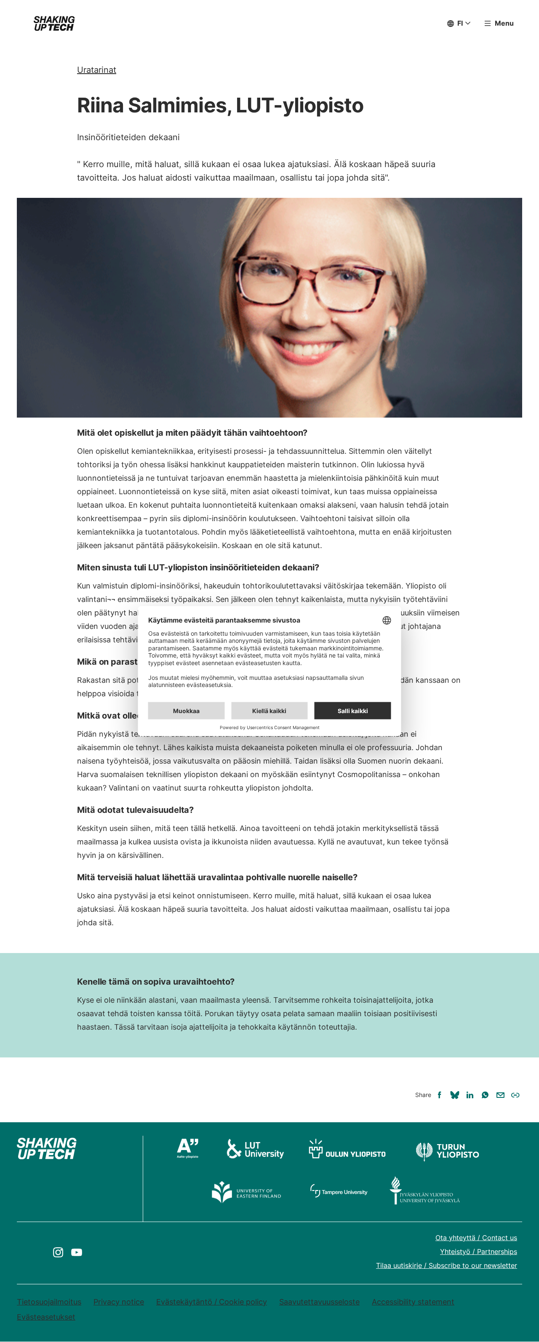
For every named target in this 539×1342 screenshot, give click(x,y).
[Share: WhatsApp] (485, 1095)
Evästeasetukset (46, 1317)
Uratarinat (96, 70)
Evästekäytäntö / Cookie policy (211, 1301)
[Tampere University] (339, 1190)
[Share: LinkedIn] (470, 1095)
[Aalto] (191, 1148)
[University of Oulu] (347, 1148)
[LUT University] (255, 1148)
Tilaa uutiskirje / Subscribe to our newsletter (446, 1265)
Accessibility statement (413, 1301)
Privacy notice (118, 1301)
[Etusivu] (54, 23)
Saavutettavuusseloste (319, 1301)
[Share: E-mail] (500, 1095)
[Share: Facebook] (439, 1095)
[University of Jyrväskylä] (425, 1190)
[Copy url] (515, 1095)
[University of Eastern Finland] (247, 1190)
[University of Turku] (447, 1148)
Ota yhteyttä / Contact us (476, 1237)
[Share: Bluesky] (455, 1095)
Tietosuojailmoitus (49, 1301)
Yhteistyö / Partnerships (478, 1251)
